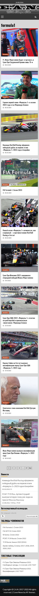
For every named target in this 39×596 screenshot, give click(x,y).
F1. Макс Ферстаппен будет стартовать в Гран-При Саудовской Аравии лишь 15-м (18, 61)
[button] (3, 516)
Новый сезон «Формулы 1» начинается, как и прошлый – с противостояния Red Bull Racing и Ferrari (19, 233)
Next (30, 468)
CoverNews (18, 592)
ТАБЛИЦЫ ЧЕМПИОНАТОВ (17, 185)
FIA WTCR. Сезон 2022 (12, 531)
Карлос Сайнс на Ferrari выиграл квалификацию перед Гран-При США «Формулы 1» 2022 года (16, 365)
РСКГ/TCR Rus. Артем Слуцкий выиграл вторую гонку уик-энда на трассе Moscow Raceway (17, 483)
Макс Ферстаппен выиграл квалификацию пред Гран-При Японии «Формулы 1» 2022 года (19, 453)
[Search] (35, 17)
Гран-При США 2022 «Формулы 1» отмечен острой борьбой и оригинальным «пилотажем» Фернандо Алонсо (19, 320)
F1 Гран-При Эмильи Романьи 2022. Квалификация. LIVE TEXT (17, 570)
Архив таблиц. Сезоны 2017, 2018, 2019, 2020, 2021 (18, 547)
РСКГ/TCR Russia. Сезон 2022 (14, 538)
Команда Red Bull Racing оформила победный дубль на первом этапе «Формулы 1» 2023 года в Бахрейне (16, 147)
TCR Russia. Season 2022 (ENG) (14, 542)
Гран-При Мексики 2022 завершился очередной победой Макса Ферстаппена (18, 276)
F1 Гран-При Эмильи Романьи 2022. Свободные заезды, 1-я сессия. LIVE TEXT (19, 563)
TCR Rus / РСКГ (15, 489)
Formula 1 (5, 54)
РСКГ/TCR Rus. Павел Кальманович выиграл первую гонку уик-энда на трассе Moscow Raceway (18, 497)
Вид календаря (31, 516)
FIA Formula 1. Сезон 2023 (12, 190)
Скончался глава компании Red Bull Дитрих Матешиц (19, 409)
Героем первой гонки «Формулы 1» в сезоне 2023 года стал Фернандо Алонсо (19, 103)
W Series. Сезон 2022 (11, 535)
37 (26, 468)
